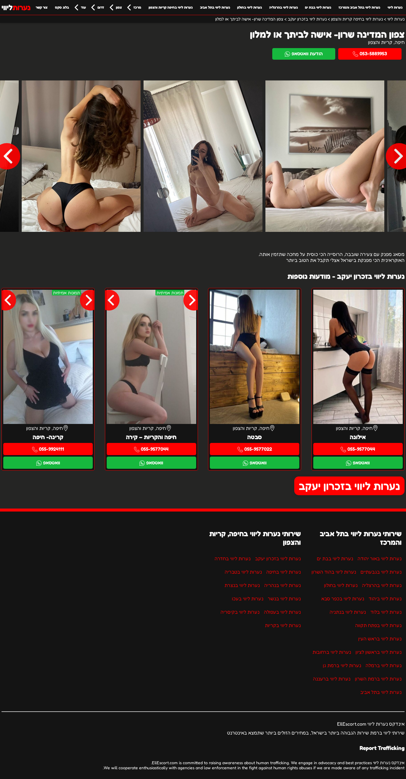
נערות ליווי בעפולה (282, 612)
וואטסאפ (361, 463)
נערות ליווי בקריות (283, 625)
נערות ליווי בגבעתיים (381, 572)
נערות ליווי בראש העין (380, 639)
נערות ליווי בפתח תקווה (378, 625)
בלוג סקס (62, 7)
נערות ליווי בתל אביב (215, 7)
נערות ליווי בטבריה (243, 572)
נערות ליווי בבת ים (318, 7)
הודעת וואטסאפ (307, 53)
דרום (100, 7)
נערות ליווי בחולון (249, 7)
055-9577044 (361, 449)
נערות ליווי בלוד (386, 612)
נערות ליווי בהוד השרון (333, 572)
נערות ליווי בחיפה (283, 572)
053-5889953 (373, 53)
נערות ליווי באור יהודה (380, 558)
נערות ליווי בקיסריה (240, 612)
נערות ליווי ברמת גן (342, 665)
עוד (83, 7)
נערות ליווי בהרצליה (283, 7)
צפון (119, 7)
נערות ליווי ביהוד (385, 598)
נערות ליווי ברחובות (331, 652)
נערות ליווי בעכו (247, 598)
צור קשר (42, 7)
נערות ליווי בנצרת (242, 585)
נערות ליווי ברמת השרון (378, 679)
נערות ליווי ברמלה (384, 665)
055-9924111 (51, 449)
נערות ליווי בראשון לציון (378, 652)
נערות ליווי (395, 7)
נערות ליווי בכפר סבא (342, 598)
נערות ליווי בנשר (284, 598)
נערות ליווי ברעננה (331, 679)
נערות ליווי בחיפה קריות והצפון (171, 7)
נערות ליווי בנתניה (348, 612)
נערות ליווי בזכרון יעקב (349, 485)
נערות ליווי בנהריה (282, 585)
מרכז (137, 7)
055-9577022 (258, 449)
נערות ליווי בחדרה (233, 558)
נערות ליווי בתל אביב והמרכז (359, 7)
